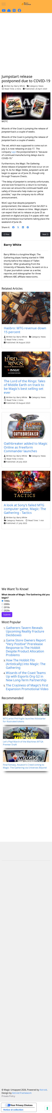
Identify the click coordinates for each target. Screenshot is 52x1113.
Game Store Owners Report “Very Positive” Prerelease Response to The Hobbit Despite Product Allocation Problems (26, 647)
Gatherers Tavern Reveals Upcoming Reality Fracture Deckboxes (25, 631)
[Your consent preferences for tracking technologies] (47, 1108)
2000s (6, 604)
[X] (18, 227)
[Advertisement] (26, 40)
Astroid (43, 1089)
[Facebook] (13, 227)
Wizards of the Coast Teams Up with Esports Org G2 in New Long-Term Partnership (26, 676)
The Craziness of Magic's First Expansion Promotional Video (27, 687)
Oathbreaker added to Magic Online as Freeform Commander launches (25, 447)
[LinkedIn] (23, 227)
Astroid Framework (22, 1092)
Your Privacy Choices (21, 1105)
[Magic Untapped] (26, 4)
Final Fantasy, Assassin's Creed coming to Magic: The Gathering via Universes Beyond (25, 766)
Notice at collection (13, 1109)
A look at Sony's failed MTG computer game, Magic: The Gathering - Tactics (25, 509)
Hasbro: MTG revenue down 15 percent (25, 330)
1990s (6, 600)
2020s (6, 610)
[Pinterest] (27, 227)
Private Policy (8, 1096)
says (13, 151)
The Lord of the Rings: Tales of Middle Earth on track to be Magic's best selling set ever (24, 387)
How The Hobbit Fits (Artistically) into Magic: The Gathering (25, 664)
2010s (6, 607)
